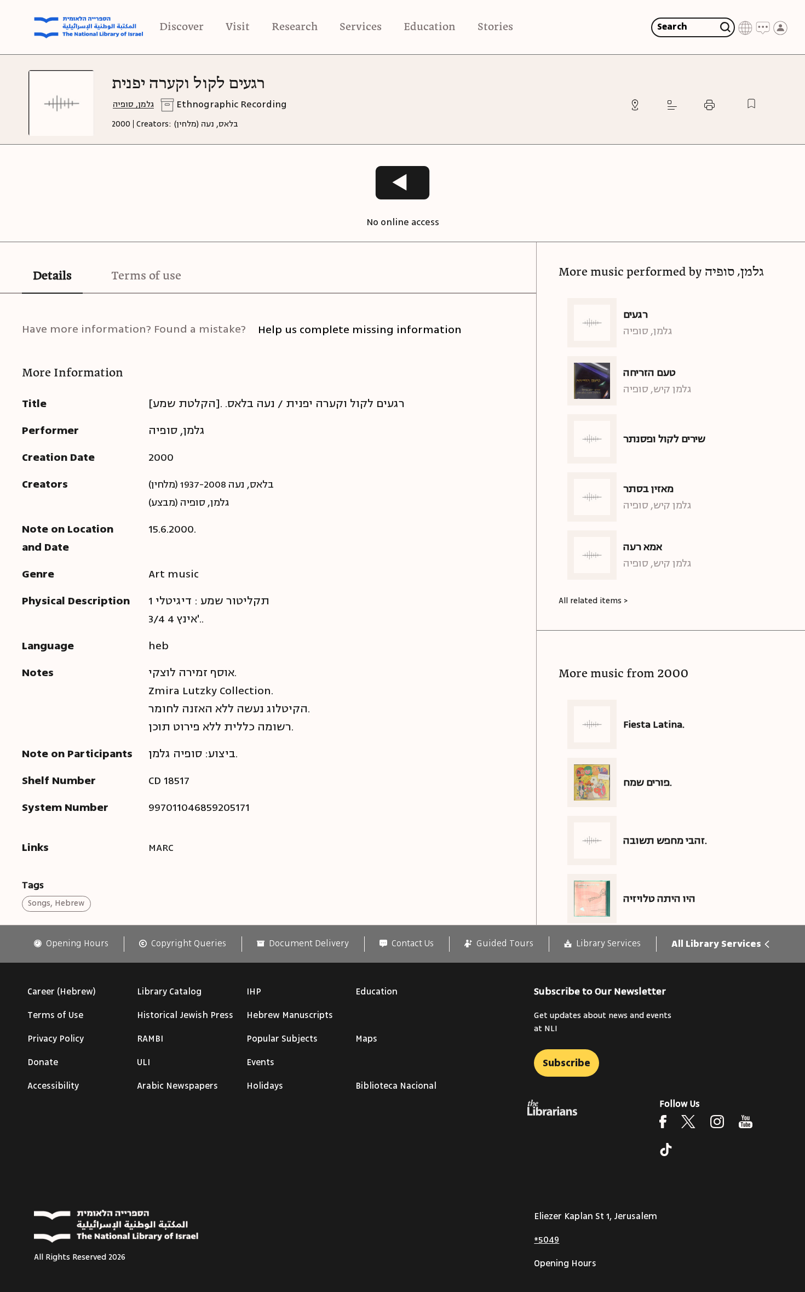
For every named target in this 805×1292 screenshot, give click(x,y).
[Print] (709, 105)
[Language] (745, 27)
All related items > (593, 601)
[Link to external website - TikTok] (665, 1149)
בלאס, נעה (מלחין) (206, 124)
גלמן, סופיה (133, 104)
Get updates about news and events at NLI (602, 1022)
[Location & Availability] (635, 105)
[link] (71, 943)
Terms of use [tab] (146, 276)
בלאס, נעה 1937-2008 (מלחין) (211, 484)
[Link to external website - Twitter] (688, 1121)
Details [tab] (52, 276)
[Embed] (672, 105)
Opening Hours (565, 1263)
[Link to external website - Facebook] (662, 1121)
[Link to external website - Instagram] (717, 1121)
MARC (161, 848)
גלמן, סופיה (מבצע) (188, 502)
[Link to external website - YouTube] (745, 1121)
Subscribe (566, 1063)
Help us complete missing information (360, 330)
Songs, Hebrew (56, 903)
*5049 (546, 1240)
